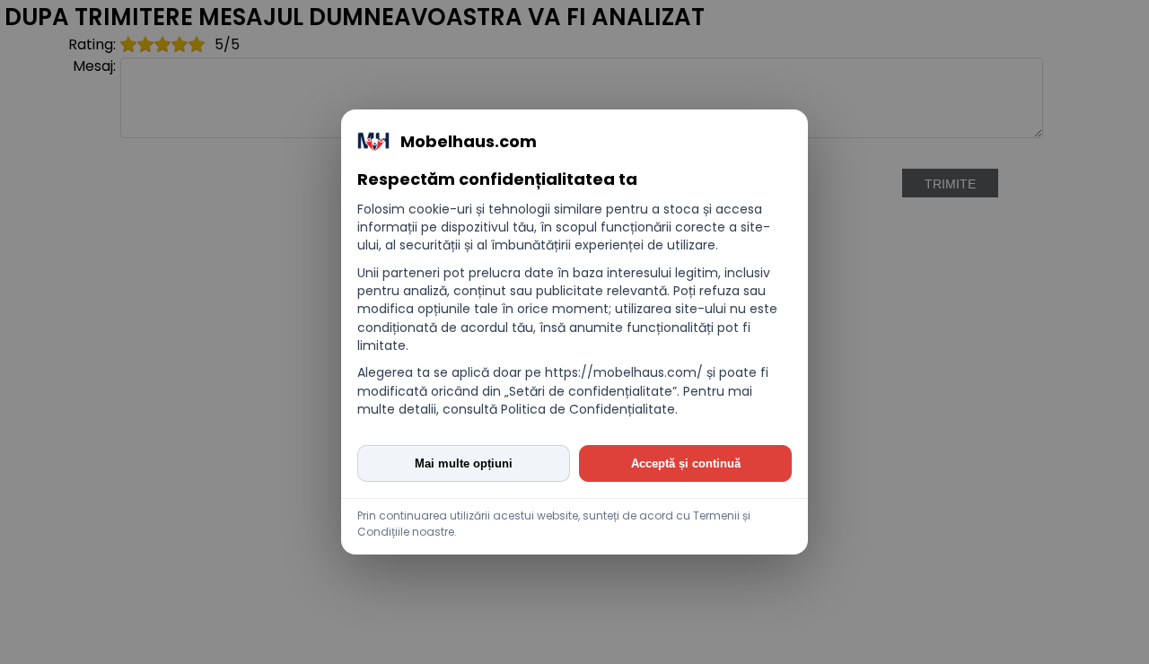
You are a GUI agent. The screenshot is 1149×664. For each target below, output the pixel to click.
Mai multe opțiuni (464, 463)
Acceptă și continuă (686, 463)
